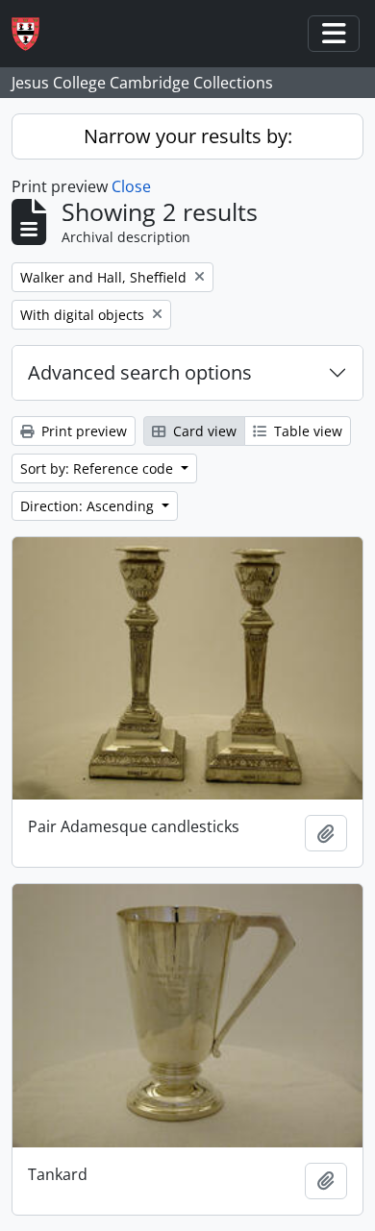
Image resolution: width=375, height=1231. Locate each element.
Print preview (82, 431)
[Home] (33, 34)
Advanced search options (140, 372)
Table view (306, 431)
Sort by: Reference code (98, 468)
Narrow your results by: (188, 136)
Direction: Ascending (89, 506)
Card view (203, 431)
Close (131, 186)
